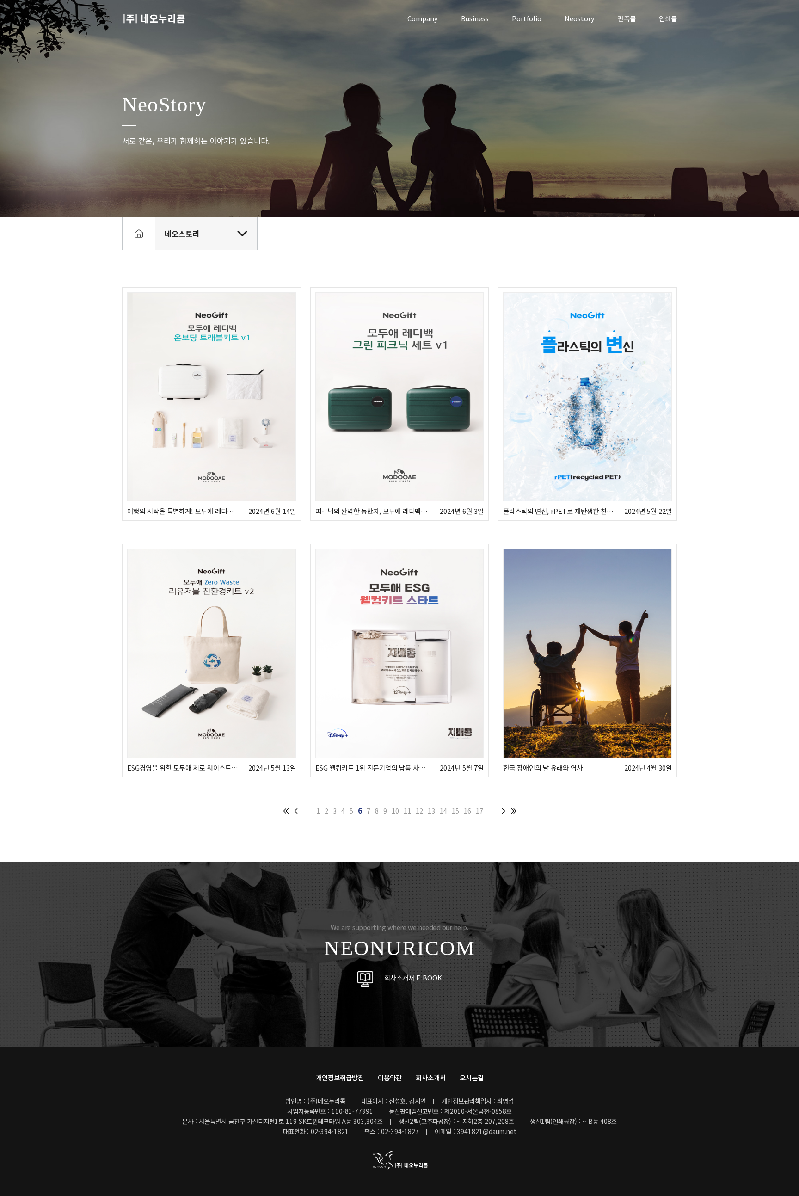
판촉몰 (627, 18)
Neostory (580, 18)
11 (407, 810)
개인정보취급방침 (340, 1077)
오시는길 (472, 1077)
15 (455, 810)
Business (475, 18)
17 (479, 810)
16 (467, 810)
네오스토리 (182, 233)
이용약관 (390, 1077)
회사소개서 (431, 1077)
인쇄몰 (668, 18)
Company (422, 18)
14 (443, 810)
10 (395, 810)
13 (431, 810)
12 (419, 810)
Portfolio (526, 18)
